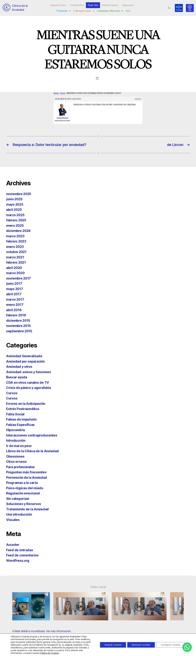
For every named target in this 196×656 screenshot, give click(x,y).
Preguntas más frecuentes (26, 472)
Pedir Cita (93, 5)
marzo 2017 (15, 299)
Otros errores (16, 462)
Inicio (56, 93)
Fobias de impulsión (21, 419)
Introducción (15, 440)
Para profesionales (20, 467)
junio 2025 (14, 199)
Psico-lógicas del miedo (24, 488)
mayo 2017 (14, 289)
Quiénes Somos (58, 5)
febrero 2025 (16, 220)
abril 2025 (14, 210)
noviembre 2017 (18, 278)
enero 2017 (14, 305)
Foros (62, 93)
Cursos (11, 393)
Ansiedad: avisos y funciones (28, 372)
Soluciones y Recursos (108, 10)
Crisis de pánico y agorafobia (28, 388)
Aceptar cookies (113, 644)
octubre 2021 (16, 252)
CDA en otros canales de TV (27, 382)
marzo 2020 (15, 273)
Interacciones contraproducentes (31, 435)
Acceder (12, 545)
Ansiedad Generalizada (24, 356)
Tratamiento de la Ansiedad (27, 509)
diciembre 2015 (18, 320)
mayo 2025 (14, 204)
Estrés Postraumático (22, 409)
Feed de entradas (19, 550)
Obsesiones (15, 456)
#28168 (138, 99)
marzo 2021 (15, 257)
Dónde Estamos (110, 5)
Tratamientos (77, 5)
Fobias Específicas (20, 425)
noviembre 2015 (18, 326)
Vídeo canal (98, 587)
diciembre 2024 (18, 231)
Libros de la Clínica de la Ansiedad (32, 451)
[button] (169, 8)
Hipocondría (15, 430)
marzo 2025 (15, 215)
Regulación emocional (23, 493)
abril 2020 (14, 268)
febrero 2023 (16, 241)
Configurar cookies (170, 644)
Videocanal (127, 5)
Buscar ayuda (16, 377)
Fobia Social (15, 414)
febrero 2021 (16, 262)
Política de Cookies (49, 653)
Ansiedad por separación (25, 361)
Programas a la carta (22, 483)
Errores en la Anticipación (25, 404)
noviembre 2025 (18, 194)
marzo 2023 (15, 236)
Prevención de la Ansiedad (26, 477)
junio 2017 (14, 283)
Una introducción (19, 514)
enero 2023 (15, 247)
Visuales (13, 520)
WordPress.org (17, 561)
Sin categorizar (17, 499)
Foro (128, 10)
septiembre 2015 (19, 331)
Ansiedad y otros (19, 367)
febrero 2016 (16, 315)
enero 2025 (15, 225)
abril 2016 (13, 310)
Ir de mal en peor (82, 10)
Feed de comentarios (22, 555)
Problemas (62, 10)
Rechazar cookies (141, 644)
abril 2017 (13, 294)
